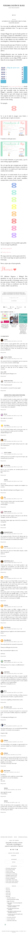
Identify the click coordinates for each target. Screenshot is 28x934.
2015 (7, 891)
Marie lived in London (18, 699)
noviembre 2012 (10, 917)
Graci (5, 439)
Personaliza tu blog (10, 869)
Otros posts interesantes (12, 882)
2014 (7, 893)
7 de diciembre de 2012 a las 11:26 (13, 628)
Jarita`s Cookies (7, 452)
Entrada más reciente (7, 837)
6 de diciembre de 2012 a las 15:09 (13, 454)
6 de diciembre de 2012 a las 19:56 (13, 513)
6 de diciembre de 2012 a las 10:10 (13, 341)
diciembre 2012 (10, 897)
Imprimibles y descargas (11, 879)
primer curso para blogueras (15, 86)
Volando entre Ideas (8, 380)
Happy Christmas (10, 901)
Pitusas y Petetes (8, 357)
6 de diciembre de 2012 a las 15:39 (13, 481)
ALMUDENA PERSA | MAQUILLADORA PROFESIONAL (14, 395)
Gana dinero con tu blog (11, 873)
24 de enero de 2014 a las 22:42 (12, 789)
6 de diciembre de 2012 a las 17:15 (13, 498)
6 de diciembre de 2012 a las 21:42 (13, 548)
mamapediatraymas (8, 532)
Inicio (15, 837)
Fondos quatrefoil (7, 248)
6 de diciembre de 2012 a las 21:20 (13, 533)
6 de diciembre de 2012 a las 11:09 (13, 382)
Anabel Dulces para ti (9, 561)
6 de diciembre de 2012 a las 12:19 (13, 441)
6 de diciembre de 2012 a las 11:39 (13, 396)
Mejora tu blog (9, 871)
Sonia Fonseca (7, 627)
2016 (7, 889)
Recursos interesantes (11, 876)
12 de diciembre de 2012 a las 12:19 (13, 741)
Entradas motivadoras (11, 868)
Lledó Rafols (7, 672)
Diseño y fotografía (10, 878)
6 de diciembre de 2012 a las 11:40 (13, 415)
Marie (5, 691)
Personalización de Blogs (14, 5)
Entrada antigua (22, 837)
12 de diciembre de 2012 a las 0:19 (13, 725)
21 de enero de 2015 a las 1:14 (12, 802)
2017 (7, 888)
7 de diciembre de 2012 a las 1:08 (13, 578)
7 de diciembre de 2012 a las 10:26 (13, 606)
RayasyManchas (7, 640)
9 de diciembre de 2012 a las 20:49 (13, 692)
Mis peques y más (8, 707)
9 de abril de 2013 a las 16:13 (12, 772)
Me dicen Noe (7, 465)
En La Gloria (6, 425)
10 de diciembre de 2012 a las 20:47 (13, 708)
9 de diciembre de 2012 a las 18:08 (13, 673)
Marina (5, 414)
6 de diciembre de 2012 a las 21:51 (13, 562)
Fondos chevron (6, 252)
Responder (3, 352)
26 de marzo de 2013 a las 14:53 (12, 754)
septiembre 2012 (11, 920)
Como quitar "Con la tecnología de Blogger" (14, 903)
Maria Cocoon (7, 770)
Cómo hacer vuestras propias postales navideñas (13, 906)
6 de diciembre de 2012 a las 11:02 (13, 358)
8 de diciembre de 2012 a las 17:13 (13, 641)
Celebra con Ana (7, 511)
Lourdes (6, 339)
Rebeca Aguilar (7, 660)
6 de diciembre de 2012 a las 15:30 (13, 466)
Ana (5, 497)
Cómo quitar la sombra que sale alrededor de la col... (14, 912)
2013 (7, 894)
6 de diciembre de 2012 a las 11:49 (13, 426)
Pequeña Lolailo (4, 733)
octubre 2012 (10, 918)
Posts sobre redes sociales (12, 881)
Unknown (6, 546)
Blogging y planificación (11, 875)
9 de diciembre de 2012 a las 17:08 (13, 662)
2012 (7, 896)
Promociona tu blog (10, 872)
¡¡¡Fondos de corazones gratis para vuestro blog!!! (15, 914)
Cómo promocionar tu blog (13, 899)
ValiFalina (6, 577)
